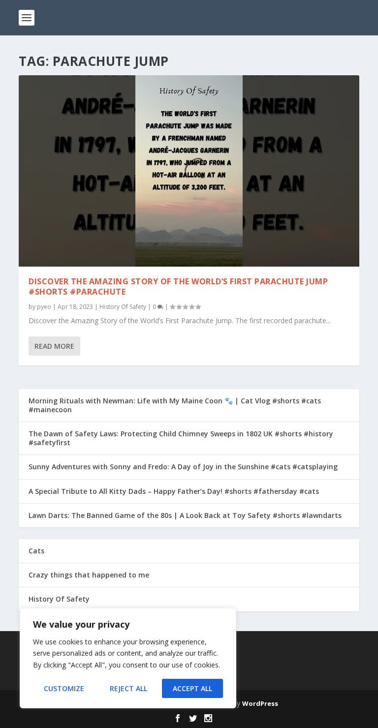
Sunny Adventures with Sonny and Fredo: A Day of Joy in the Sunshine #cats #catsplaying (183, 466)
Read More (54, 346)
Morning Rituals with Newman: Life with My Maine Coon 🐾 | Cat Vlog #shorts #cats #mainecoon (175, 405)
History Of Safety (122, 307)
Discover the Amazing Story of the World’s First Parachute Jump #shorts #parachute (178, 286)
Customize (64, 688)
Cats (36, 550)
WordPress (260, 703)
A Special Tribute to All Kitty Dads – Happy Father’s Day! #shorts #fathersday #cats (174, 491)
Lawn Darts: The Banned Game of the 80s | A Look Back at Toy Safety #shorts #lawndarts (185, 515)
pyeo (44, 307)
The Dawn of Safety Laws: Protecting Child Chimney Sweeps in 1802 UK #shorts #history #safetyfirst (181, 438)
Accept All (192, 688)
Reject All (128, 688)
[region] (128, 658)
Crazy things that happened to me (89, 574)
